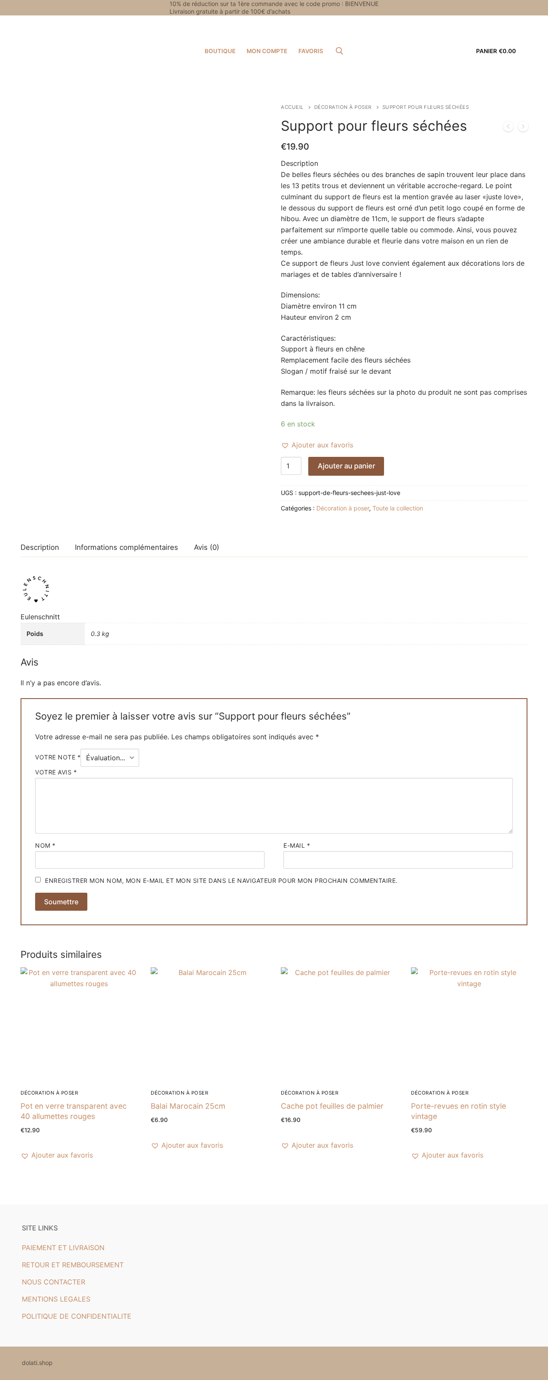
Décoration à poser (343, 107)
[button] (317, 445)
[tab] (40, 547)
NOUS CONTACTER (53, 1282)
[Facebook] (499, 7)
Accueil (292, 107)
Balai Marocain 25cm (188, 1105)
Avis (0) (206, 547)
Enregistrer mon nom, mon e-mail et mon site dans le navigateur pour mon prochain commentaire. (221, 880)
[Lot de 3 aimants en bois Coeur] (523, 128)
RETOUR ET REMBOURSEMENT (73, 1264)
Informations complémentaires (126, 547)
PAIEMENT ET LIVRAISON (63, 1247)
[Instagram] (517, 7)
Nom (45, 845)
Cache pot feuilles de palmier (332, 1105)
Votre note (57, 757)
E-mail (296, 845)
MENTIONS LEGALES (56, 1299)
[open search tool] (339, 51)
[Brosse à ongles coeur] (508, 128)
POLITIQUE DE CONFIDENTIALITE (76, 1316)
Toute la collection (397, 508)
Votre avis (56, 772)
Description (40, 547)
